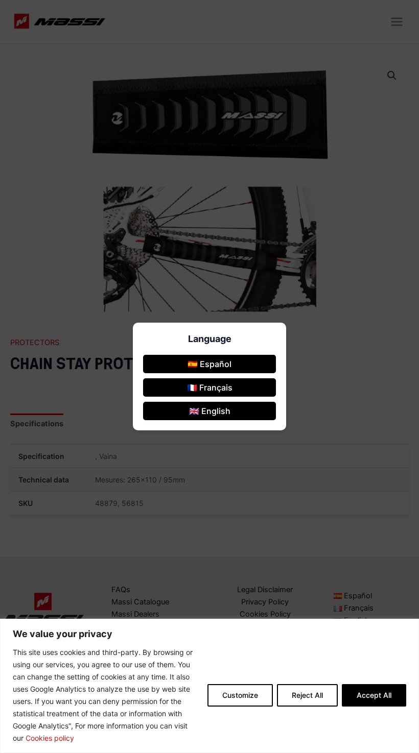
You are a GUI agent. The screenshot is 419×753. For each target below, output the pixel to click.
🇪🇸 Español (209, 364)
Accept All (374, 695)
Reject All (307, 695)
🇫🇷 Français (209, 387)
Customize (240, 695)
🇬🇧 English (209, 411)
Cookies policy (50, 738)
